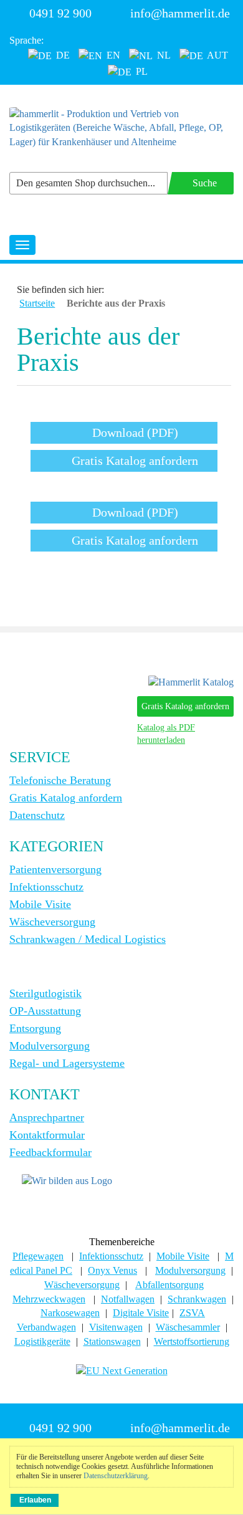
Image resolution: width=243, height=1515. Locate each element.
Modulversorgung (49, 1045)
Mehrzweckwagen (48, 1299)
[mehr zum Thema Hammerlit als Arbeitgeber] (67, 1180)
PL (140, 71)
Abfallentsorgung (169, 1284)
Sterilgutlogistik (45, 993)
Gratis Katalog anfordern (185, 706)
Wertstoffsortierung (191, 1341)
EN (112, 55)
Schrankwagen (197, 1299)
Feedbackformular (50, 1152)
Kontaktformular (47, 1135)
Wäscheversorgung (52, 921)
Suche (205, 183)
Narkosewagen (70, 1312)
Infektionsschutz (46, 887)
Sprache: (26, 40)
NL (163, 55)
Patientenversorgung (55, 869)
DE (62, 55)
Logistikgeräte (42, 1341)
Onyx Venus (112, 1270)
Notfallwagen (128, 1299)
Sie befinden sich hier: (60, 289)
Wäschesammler (188, 1327)
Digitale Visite (141, 1312)
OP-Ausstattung (45, 1011)
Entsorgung (35, 1028)
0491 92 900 (60, 13)
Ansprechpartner (46, 1117)
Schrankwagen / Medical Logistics (87, 939)
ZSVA (192, 1312)
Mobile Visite (40, 904)
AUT (216, 55)
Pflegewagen (38, 1256)
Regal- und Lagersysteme (67, 1063)
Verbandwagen (46, 1327)
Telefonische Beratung (60, 780)
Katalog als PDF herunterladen (166, 734)
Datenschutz (37, 815)
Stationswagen (112, 1341)
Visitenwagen (116, 1327)
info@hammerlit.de (180, 13)
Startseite (37, 303)
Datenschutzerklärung (115, 1475)
